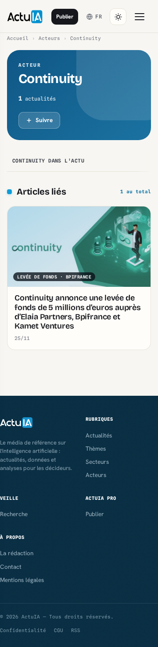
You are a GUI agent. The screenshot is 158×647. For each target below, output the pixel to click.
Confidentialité (23, 630)
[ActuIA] (25, 17)
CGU (58, 630)
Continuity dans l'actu (48, 161)
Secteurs (97, 462)
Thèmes (96, 448)
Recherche (14, 514)
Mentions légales (22, 580)
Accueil (18, 38)
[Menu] (139, 16)
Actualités (99, 435)
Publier (64, 16)
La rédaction (16, 553)
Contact (11, 567)
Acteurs (49, 38)
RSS (75, 630)
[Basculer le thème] (118, 16)
